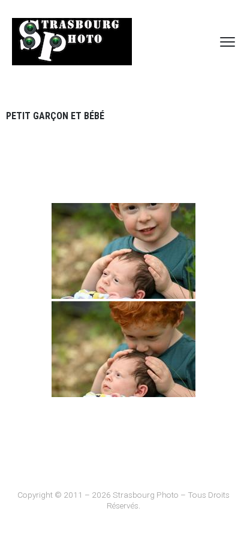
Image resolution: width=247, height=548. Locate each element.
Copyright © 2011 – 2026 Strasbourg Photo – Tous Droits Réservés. (123, 500)
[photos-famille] (123, 251)
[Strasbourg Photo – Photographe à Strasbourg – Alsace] (72, 41)
